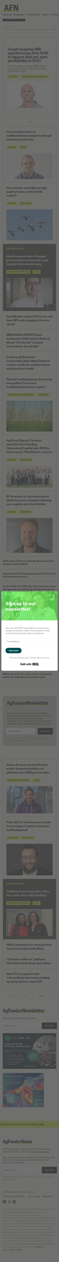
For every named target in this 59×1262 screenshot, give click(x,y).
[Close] (54, 595)
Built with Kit (29, 664)
